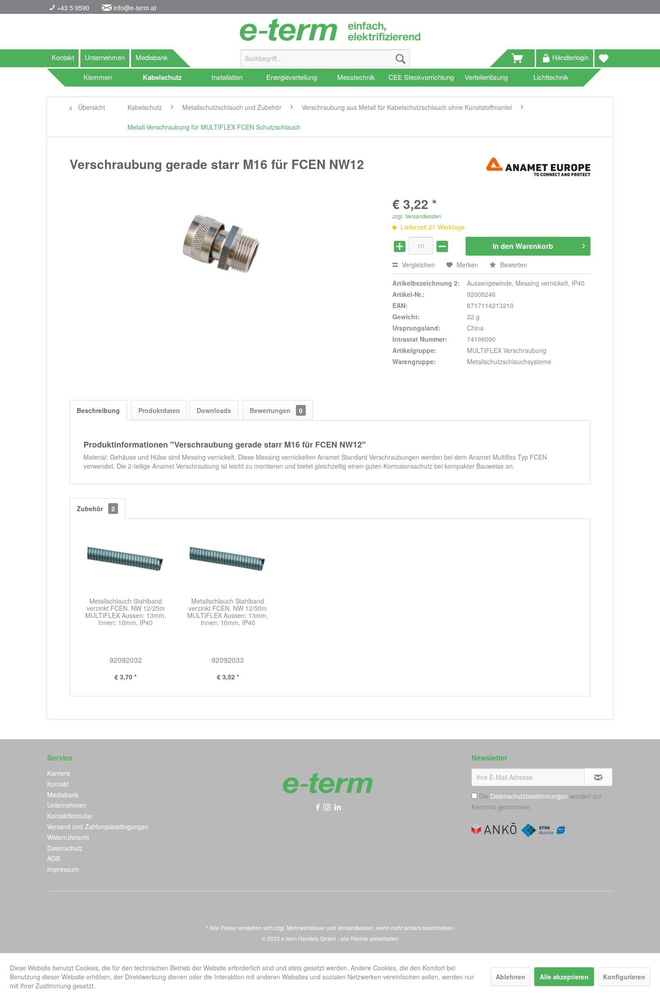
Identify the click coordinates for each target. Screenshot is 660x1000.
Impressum (63, 869)
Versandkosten (355, 927)
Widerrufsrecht (68, 837)
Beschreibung (98, 410)
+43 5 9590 (72, 7)
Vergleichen (417, 264)
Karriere (58, 773)
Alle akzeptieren (564, 976)
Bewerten (512, 264)
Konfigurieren (624, 976)
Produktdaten (159, 410)
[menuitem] (325, 62)
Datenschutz (65, 847)
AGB (53, 858)
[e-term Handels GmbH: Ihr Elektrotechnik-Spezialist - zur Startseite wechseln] (330, 29)
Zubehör (96, 508)
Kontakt (63, 57)
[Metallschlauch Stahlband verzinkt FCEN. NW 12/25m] (125, 561)
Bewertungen (276, 410)
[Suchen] (400, 58)
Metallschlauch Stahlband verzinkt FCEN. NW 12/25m (125, 612)
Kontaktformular (69, 815)
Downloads (214, 410)
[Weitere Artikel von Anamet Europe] (538, 173)
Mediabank (152, 57)
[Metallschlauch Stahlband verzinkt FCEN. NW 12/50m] (228, 561)
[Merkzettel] (603, 58)
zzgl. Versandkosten (416, 216)
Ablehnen (510, 976)
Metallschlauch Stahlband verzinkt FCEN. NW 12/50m (227, 612)
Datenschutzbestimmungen (529, 795)
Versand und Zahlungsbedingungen (98, 826)
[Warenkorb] (521, 58)
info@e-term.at (135, 7)
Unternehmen (105, 57)
